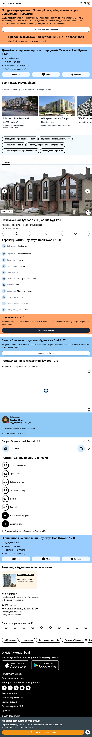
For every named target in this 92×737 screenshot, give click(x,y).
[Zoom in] (89, 372)
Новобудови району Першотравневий (46, 145)
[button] (4, 3)
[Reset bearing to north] (89, 379)
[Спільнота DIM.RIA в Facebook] (10, 687)
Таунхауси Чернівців (13, 145)
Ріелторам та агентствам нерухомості (21, 682)
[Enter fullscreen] (89, 409)
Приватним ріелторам (13, 678)
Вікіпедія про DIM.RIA (12, 697)
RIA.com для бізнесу (12, 674)
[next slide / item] (87, 191)
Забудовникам (9, 693)
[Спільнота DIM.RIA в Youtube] (22, 687)
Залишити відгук (46, 353)
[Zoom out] (89, 376)
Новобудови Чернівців (52, 151)
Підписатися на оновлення (46, 29)
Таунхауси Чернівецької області (55, 139)
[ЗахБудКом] (5, 419)
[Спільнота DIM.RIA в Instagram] (4, 687)
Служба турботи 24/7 (12, 706)
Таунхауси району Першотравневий (20, 151)
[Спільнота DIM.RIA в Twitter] (28, 687)
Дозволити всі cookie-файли (43, 732)
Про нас (6, 710)
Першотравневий (20, 225)
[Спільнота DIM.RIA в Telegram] (16, 687)
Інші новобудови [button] (14, 3)
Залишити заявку (46, 330)
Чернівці (6, 225)
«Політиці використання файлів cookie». (17, 727)
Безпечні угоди (9, 702)
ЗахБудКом (22, 246)
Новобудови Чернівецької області (19, 139)
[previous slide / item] (4, 191)
